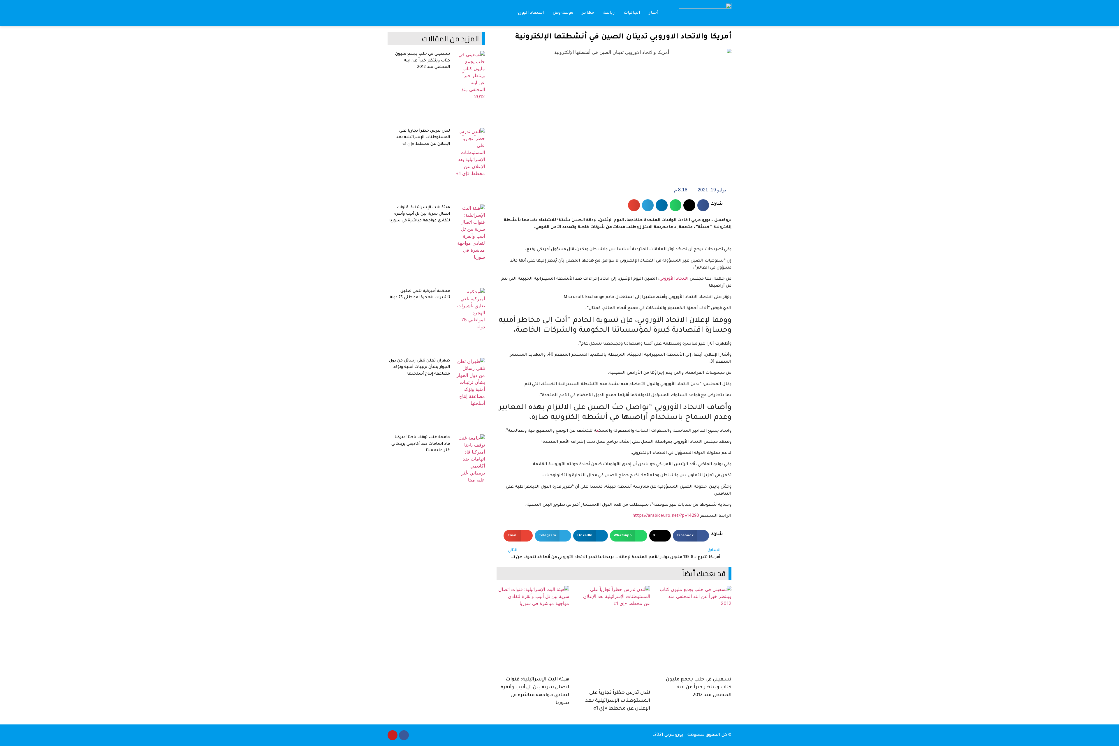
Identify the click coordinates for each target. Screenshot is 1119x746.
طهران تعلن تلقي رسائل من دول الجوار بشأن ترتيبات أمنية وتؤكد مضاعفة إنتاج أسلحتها (419, 367)
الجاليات (632, 13)
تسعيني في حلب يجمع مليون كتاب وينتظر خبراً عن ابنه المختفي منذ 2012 (698, 687)
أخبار (653, 13)
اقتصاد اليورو (531, 13)
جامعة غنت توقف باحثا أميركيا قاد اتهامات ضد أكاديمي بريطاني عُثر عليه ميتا (420, 444)
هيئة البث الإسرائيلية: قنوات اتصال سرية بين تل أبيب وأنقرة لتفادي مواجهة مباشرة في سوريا (419, 214)
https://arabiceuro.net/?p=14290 (665, 516)
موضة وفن (563, 13)
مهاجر (588, 13)
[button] (392, 13)
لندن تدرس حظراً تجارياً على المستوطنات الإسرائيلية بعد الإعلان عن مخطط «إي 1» (617, 700)
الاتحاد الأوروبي (674, 279)
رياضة (609, 13)
